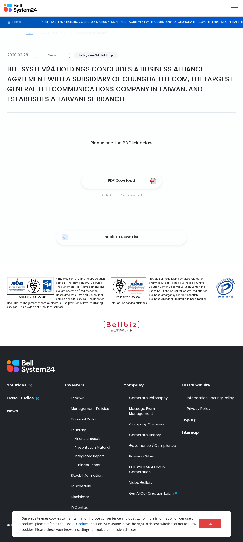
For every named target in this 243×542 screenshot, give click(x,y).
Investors (74, 385)
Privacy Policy (198, 408)
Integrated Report (89, 456)
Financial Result (87, 439)
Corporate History (145, 435)
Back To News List (122, 237)
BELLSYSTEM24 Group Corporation (147, 470)
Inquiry (188, 419)
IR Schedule (81, 486)
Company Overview (146, 424)
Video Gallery (140, 483)
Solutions (16, 385)
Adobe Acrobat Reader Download (121, 195)
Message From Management (142, 411)
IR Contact (80, 507)
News (12, 411)
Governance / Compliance (152, 445)
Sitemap (190, 432)
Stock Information (87, 475)
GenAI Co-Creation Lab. (150, 493)
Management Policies (90, 408)
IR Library (78, 430)
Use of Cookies (77, 523)
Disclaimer (80, 497)
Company (133, 385)
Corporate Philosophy (148, 398)
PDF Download (121, 181)
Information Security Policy (210, 398)
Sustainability (195, 385)
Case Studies (20, 398)
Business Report (88, 465)
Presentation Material (92, 448)
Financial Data (83, 419)
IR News (77, 398)
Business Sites (141, 456)
